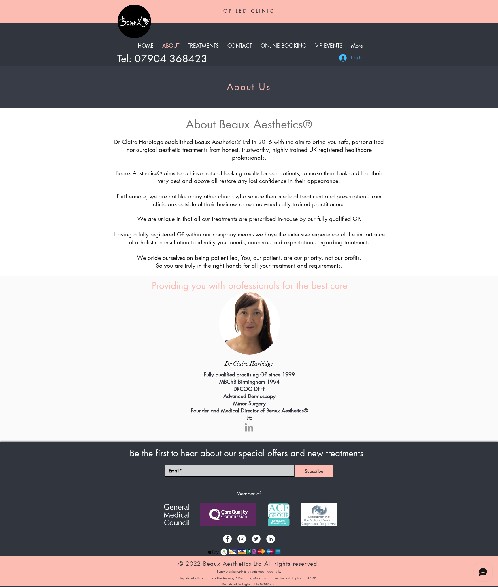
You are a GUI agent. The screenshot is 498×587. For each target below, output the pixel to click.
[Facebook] (227, 539)
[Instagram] (241, 539)
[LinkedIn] (270, 539)
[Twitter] (256, 539)
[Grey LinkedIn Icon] (249, 427)
